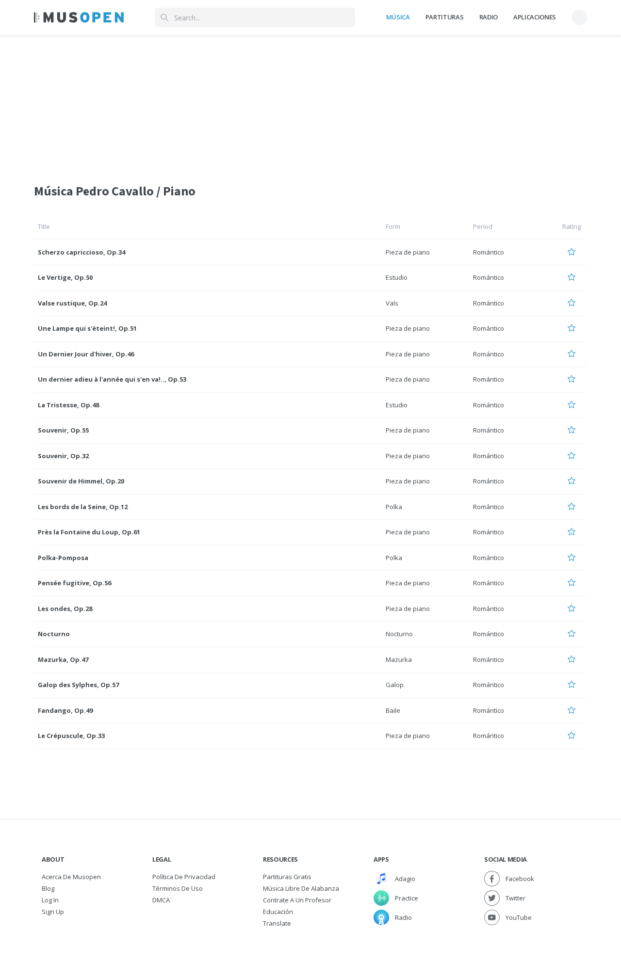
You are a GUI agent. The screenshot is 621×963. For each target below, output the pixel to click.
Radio (488, 17)
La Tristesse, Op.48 (68, 405)
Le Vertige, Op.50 (65, 277)
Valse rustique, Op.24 (72, 303)
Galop (395, 684)
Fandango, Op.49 (65, 710)
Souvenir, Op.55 (63, 430)
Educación (278, 911)
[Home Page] (79, 17)
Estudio (397, 277)
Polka (394, 506)
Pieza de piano (408, 252)
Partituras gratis (287, 876)
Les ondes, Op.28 (65, 608)
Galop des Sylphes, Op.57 (78, 684)
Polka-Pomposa (63, 557)
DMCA (161, 900)
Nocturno (54, 633)
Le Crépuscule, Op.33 (71, 735)
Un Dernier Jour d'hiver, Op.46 (86, 354)
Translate (277, 923)
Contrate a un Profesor (297, 900)
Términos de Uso (177, 888)
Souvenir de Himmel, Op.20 (81, 481)
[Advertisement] (310, 103)
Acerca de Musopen (71, 876)
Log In (50, 900)
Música (398, 17)
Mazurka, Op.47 (63, 659)
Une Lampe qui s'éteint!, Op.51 (87, 328)
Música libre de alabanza (301, 888)
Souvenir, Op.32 (63, 455)
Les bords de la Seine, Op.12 (83, 506)
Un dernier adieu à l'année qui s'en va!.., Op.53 (112, 379)
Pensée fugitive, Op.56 (74, 582)
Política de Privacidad (183, 876)
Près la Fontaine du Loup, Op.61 (89, 532)
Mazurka (399, 659)
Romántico (488, 252)
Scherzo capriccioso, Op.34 (81, 252)
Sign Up (53, 911)
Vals (392, 303)
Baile (393, 710)
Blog (48, 888)
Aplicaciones (534, 17)
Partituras (444, 17)
